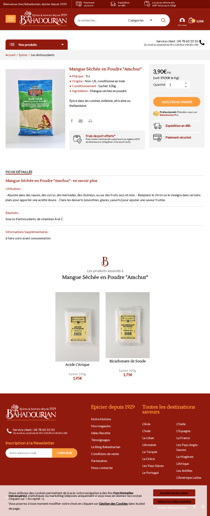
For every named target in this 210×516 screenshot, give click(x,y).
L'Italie (181, 424)
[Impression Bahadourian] (90, 120)
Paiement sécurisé (178, 137)
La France (183, 438)
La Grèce (148, 459)
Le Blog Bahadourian (105, 447)
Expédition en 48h (178, 125)
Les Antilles (184, 470)
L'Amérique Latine (188, 477)
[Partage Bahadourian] (81, 120)
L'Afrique (182, 463)
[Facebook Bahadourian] (72, 120)
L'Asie (146, 424)
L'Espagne (183, 431)
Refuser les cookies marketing (174, 501)
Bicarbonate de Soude (128, 361)
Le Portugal (150, 472)
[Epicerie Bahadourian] (43, 18)
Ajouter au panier (177, 102)
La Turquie (149, 452)
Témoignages (100, 440)
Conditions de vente (105, 454)
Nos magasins (101, 426)
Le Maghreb (185, 457)
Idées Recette (100, 433)
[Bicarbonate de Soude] (128, 325)
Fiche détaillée (19, 172)
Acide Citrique (77, 365)
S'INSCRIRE (64, 453)
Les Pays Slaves (153, 466)
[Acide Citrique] (77, 327)
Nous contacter (102, 468)
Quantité (159, 84)
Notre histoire (101, 419)
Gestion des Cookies (113, 503)
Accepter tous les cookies (174, 492)
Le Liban (148, 438)
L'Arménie (149, 445)
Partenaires (99, 461)
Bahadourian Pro (169, 114)
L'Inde (146, 431)
